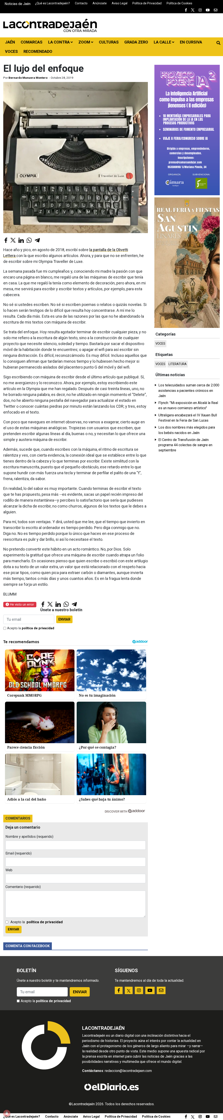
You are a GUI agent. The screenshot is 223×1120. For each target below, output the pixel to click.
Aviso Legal (119, 3)
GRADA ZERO (136, 42)
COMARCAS (31, 42)
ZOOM (84, 42)
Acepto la (30, 628)
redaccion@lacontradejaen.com (128, 1071)
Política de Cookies (179, 3)
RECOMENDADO (38, 51)
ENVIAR (64, 619)
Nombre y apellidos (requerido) (29, 837)
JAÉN (10, 42)
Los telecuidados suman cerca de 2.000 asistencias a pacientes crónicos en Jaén (188, 390)
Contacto (81, 3)
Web (8, 870)
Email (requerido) (18, 853)
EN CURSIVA (191, 42)
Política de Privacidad (147, 3)
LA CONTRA (59, 42)
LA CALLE (163, 42)
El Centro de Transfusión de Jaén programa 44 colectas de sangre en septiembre (185, 445)
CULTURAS (109, 42)
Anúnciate (100, 3)
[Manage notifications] (6, 1113)
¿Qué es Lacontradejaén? (52, 3)
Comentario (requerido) (23, 887)
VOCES (11, 51)
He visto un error (21, 604)
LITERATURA (178, 364)
